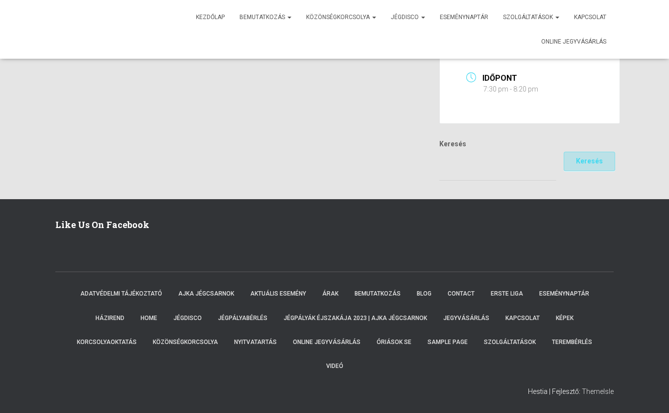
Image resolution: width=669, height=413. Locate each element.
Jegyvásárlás (466, 318)
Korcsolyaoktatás (107, 342)
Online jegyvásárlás (573, 41)
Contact (461, 293)
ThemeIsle (598, 391)
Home (149, 318)
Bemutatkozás (263, 17)
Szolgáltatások (528, 17)
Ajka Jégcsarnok (206, 293)
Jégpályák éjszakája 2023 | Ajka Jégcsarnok (355, 318)
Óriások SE (394, 342)
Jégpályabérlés (242, 318)
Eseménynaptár (464, 17)
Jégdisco (405, 17)
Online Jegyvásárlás (326, 342)
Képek (564, 318)
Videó (334, 366)
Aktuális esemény (278, 293)
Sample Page (448, 342)
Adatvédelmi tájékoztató (121, 293)
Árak (330, 293)
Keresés (452, 144)
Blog (424, 293)
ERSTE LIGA (507, 293)
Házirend (110, 318)
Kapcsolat (590, 17)
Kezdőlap (210, 17)
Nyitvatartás (255, 342)
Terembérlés (572, 342)
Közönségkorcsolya (338, 17)
